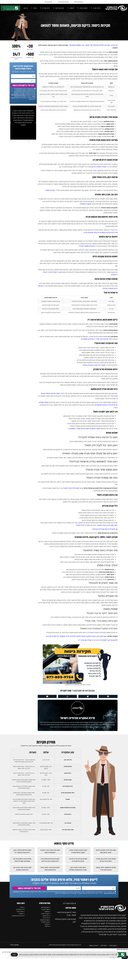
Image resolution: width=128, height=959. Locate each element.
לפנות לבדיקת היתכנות (71, 488)
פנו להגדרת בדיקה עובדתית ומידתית (105, 529)
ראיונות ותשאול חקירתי (87, 246)
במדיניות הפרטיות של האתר (23, 95)
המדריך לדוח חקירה (83, 525)
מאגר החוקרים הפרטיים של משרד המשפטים (84, 428)
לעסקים (72, 8)
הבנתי (14, 954)
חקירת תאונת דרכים (99, 167)
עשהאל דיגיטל (14, 945)
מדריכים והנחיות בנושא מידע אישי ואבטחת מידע (101, 232)
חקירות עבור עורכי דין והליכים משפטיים (94, 339)
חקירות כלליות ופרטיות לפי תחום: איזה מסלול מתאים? (89, 45)
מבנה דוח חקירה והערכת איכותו (94, 365)
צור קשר (25, 8)
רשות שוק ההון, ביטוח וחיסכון (107, 525)
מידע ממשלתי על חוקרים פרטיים (57, 636)
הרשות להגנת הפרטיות (78, 636)
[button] (108, 696)
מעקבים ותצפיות (85, 204)
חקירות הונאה (50, 190)
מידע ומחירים (46, 8)
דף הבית (114, 45)
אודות (35, 8)
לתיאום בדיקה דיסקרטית (109, 640)
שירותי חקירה (96, 8)
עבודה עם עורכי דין (84, 640)
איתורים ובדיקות (59, 8)
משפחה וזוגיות (83, 8)
